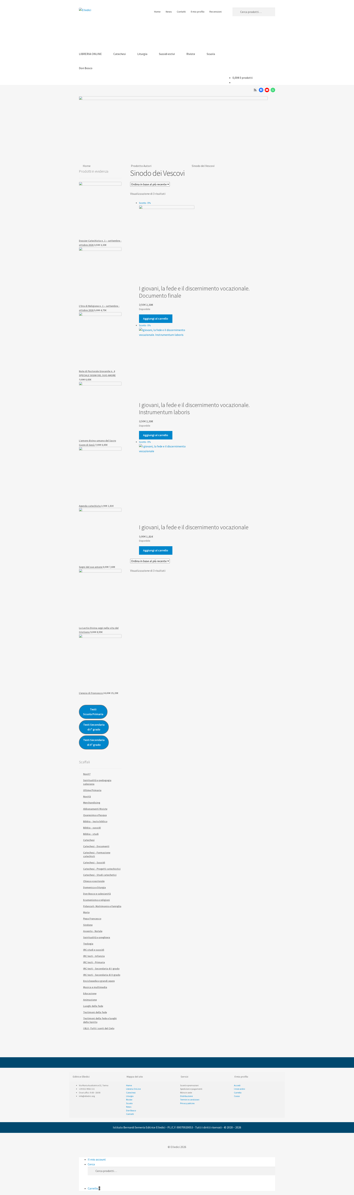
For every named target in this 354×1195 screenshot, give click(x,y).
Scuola (211, 54)
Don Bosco (85, 68)
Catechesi (119, 54)
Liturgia (142, 54)
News (169, 11)
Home (157, 11)
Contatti (181, 11)
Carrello (94, 1188)
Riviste (190, 54)
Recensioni (215, 11)
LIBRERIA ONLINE (90, 54)
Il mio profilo (197, 11)
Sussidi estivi (167, 54)
